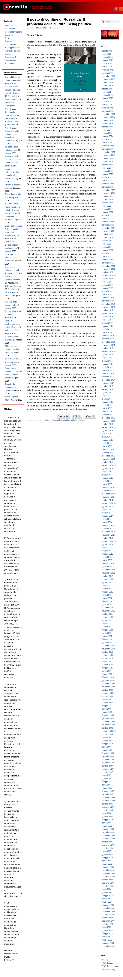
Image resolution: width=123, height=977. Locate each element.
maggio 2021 (107, 250)
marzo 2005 (107, 864)
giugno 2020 (107, 285)
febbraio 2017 (108, 411)
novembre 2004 (108, 876)
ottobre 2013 (107, 538)
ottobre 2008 (107, 728)
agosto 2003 (107, 924)
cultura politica (50, 420)
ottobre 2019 (107, 310)
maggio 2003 (107, 933)
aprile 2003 (106, 937)
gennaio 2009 (108, 718)
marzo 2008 (107, 750)
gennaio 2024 (108, 149)
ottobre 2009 (107, 690)
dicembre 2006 (108, 797)
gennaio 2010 (108, 680)
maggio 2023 (107, 174)
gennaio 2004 (108, 908)
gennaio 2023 (108, 187)
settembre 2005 (109, 845)
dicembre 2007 (108, 759)
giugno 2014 (107, 513)
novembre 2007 (108, 763)
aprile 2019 (106, 329)
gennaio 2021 (108, 263)
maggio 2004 (107, 895)
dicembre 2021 (108, 228)
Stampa (62, 416)
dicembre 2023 (108, 152)
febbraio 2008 (108, 753)
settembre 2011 (108, 617)
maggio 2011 (107, 630)
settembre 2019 (109, 313)
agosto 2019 (107, 316)
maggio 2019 (107, 326)
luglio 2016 (106, 434)
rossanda (65, 420)
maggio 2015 (107, 478)
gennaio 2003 (108, 946)
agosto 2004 (107, 886)
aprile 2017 (106, 405)
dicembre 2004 (108, 873)
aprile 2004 (106, 899)
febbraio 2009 (108, 715)
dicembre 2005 (108, 835)
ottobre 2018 (107, 348)
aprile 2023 (106, 177)
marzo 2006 (107, 826)
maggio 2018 (107, 364)
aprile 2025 (106, 101)
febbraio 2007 (108, 791)
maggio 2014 (107, 516)
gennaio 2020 (108, 301)
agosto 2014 (107, 506)
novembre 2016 (108, 421)
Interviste (9, 35)
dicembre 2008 (108, 721)
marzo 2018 (107, 370)
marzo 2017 (107, 408)
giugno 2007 (107, 778)
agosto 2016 (107, 430)
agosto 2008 (107, 734)
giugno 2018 (107, 361)
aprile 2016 (106, 443)
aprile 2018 (106, 367)
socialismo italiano (78, 420)
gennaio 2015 (108, 490)
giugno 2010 (107, 664)
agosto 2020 (107, 279)
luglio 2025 (106, 92)
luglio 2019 (106, 320)
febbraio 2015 (108, 487)
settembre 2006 (109, 807)
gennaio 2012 (108, 604)
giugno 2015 (107, 475)
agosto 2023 (107, 165)
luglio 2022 (106, 206)
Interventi (9, 25)
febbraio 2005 (108, 867)
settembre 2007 (109, 769)
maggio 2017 (107, 402)
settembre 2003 (109, 921)
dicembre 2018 (108, 342)
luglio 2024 (106, 130)
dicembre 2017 (108, 380)
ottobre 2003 (107, 918)
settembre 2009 (109, 693)
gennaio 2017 (108, 415)
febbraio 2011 (108, 639)
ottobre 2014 (107, 500)
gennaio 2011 (107, 642)
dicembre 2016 (108, 418)
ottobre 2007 (107, 766)
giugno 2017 (107, 399)
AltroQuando (10, 63)
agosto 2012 (107, 582)
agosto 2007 (107, 772)
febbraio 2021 (108, 260)
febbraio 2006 (108, 829)
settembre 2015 (109, 465)
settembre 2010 (109, 655)
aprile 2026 (106, 63)
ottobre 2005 (107, 842)
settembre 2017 (109, 389)
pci (58, 420)
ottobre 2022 (107, 196)
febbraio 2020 (108, 297)
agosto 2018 (107, 354)
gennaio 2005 (108, 870)
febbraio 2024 (108, 146)
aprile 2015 (106, 481)
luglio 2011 (106, 623)
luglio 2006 (106, 813)
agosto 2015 (107, 468)
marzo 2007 (107, 788)
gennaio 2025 (108, 111)
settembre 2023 (109, 161)
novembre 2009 (108, 687)
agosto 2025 (107, 89)
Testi (7, 38)
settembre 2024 (109, 123)
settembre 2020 (109, 275)
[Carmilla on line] (61, 7)
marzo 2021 (107, 256)
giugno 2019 (107, 323)
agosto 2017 (107, 392)
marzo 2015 (107, 484)
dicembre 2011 (108, 608)
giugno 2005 (107, 854)
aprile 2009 (106, 709)
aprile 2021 (106, 253)
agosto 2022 (107, 203)
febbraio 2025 (108, 108)
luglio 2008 (106, 737)
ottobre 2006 (107, 804)
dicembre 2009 (108, 683)
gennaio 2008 (108, 756)
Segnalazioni (10, 60)
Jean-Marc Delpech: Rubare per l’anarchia (12, 245)
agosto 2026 (107, 51)
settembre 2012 (109, 579)
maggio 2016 (107, 440)
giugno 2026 (107, 57)
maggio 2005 (107, 857)
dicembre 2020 (108, 266)
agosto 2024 (107, 127)
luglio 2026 (106, 54)
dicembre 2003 (108, 911)
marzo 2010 (107, 674)
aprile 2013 (106, 557)
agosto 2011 (107, 620)
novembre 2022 (108, 193)
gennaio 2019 (108, 339)
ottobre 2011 (107, 614)
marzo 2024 (107, 142)
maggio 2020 (107, 288)
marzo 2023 (107, 180)
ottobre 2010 (107, 652)
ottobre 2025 (107, 82)
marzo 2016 (107, 446)
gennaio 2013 (108, 566)
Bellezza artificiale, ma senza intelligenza (13, 102)
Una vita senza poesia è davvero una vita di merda (12, 90)
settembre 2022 (109, 199)
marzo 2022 (107, 218)
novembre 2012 (108, 573)
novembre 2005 (108, 838)
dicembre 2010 (108, 646)
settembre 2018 (109, 351)
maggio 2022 (107, 212)
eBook (89, 416)
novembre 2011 (108, 611)
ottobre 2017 (107, 386)
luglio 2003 (106, 927)
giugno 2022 (107, 209)
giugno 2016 (107, 437)
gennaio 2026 (108, 73)
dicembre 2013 (108, 532)
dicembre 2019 (108, 304)
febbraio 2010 (108, 677)
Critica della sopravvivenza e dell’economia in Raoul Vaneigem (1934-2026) (12, 118)
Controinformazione (13, 32)
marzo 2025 (107, 105)
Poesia (8, 41)
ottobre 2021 (107, 234)
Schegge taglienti (12, 48)
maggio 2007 (107, 782)
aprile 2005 (106, 861)
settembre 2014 (109, 503)
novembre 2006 (108, 801)
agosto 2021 (107, 241)
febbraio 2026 (108, 70)
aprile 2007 (106, 785)
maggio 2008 (107, 744)
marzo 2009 (107, 712)
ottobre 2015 (107, 462)
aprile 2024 (106, 139)
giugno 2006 (107, 816)
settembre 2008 (109, 731)
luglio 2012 (106, 585)
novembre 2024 (108, 117)
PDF (75, 416)
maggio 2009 (107, 706)
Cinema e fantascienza (10, 257)
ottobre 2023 (107, 158)
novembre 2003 (108, 914)
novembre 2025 (108, 79)
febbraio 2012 (108, 601)
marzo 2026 (107, 67)
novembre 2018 (108, 345)
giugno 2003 (107, 930)
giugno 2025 (107, 95)
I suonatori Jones (12, 57)
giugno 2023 (107, 171)
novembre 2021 (108, 231)
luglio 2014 (106, 509)
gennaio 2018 (108, 377)
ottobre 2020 (107, 272)
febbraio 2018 (108, 373)
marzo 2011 (107, 636)
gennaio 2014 (108, 528)
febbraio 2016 (108, 449)
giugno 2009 (107, 702)
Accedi (105, 960)
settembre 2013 (109, 541)
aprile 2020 (106, 291)
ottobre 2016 (107, 424)
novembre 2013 (108, 535)
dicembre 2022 (108, 190)
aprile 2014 (106, 519)
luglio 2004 (106, 889)
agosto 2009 (107, 696)
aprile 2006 (106, 823)
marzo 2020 (107, 294)
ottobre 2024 (107, 120)
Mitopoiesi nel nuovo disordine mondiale (12, 349)
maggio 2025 (107, 98)
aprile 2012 (106, 595)
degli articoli (109, 963)
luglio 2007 (106, 775)
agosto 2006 (107, 810)
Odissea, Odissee (13, 286)
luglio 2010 (106, 661)
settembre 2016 (109, 427)
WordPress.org (108, 969)
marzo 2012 (107, 598)
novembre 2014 (108, 497)
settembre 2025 (109, 86)
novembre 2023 (108, 155)
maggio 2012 (107, 592)
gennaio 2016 (108, 453)
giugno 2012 (107, 589)
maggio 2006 (107, 820)
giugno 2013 (107, 551)
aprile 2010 (106, 671)
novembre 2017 (108, 383)
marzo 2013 (107, 560)
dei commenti (110, 966)
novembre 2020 (108, 269)
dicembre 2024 (108, 114)
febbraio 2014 (108, 525)
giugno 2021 (107, 247)
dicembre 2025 (108, 76)
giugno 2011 (107, 627)
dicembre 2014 (108, 494)
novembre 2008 (108, 725)
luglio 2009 (106, 699)
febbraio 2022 (108, 222)
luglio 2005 (106, 851)
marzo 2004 (107, 902)
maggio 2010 (107, 668)
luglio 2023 (106, 168)
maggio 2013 (107, 554)
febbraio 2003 (108, 943)
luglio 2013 (106, 547)
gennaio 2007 (108, 794)
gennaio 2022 (108, 225)
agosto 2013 (107, 544)
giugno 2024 (107, 133)
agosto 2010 (107, 658)
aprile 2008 (106, 747)
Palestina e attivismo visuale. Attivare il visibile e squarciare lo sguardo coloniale (13, 273)
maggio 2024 (107, 136)
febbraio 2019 (108, 335)
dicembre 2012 (108, 570)
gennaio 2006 (108, 832)
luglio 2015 (106, 471)
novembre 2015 (108, 459)
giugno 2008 (107, 740)
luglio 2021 (106, 244)
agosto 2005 (107, 848)
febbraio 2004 (108, 905)
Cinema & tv (10, 44)
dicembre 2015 (108, 456)
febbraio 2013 (108, 563)
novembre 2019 (108, 307)
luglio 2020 (106, 282)
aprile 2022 (106, 215)
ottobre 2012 (107, 576)
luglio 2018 (106, 358)
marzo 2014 (107, 522)
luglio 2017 (106, 396)
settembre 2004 (109, 883)
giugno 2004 (107, 892)
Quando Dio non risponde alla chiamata (12, 387)
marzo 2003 (107, 940)
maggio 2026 (107, 60)
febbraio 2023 (108, 184)
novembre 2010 (108, 649)
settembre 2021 (109, 237)
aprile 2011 (106, 633)
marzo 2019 (107, 332)
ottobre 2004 (107, 880)
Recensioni (54, 28)
